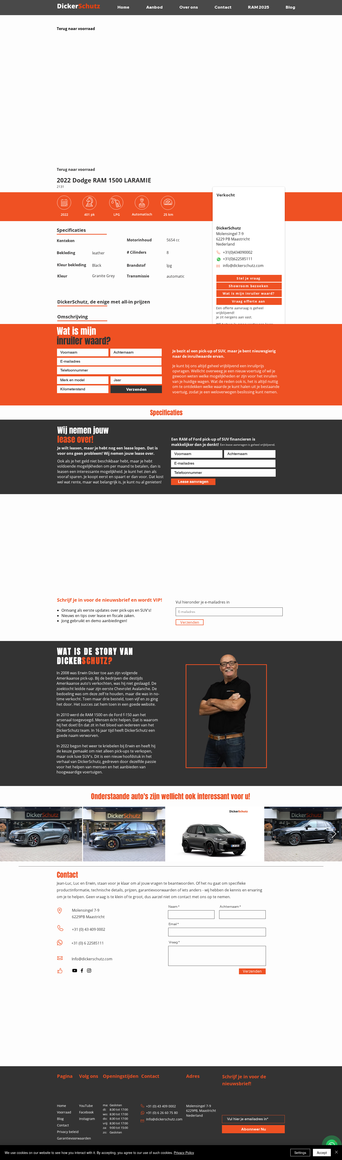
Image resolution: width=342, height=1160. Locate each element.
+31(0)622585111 (237, 258)
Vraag (173, 942)
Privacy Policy (184, 1152)
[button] (249, 278)
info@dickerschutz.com (243, 265)
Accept (322, 1152)
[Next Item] (334, 834)
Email (173, 924)
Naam (173, 906)
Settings (300, 1152)
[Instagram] (89, 970)
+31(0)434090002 (237, 252)
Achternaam (229, 906)
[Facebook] (82, 970)
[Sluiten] (336, 1152)
